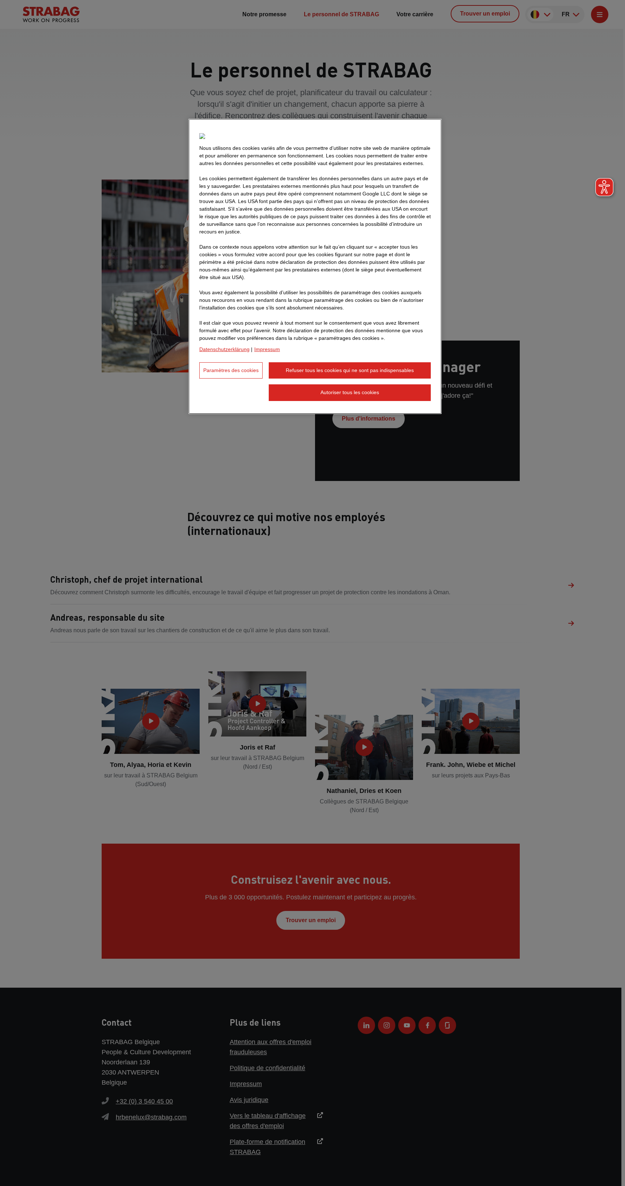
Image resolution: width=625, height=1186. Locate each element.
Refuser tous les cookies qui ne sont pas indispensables (350, 370)
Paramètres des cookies (231, 370)
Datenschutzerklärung (224, 349)
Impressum (267, 349)
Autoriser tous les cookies (349, 392)
